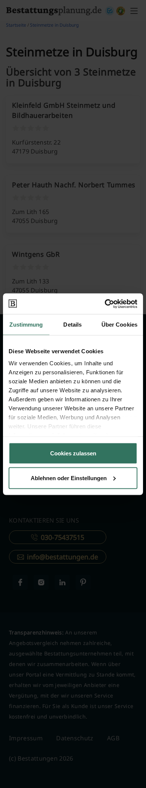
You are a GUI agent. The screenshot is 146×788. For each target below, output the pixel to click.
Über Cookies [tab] (119, 324)
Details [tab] (72, 324)
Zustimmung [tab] (26, 324)
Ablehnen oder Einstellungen (69, 478)
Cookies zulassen (73, 453)
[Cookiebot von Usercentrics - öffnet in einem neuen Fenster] (105, 304)
